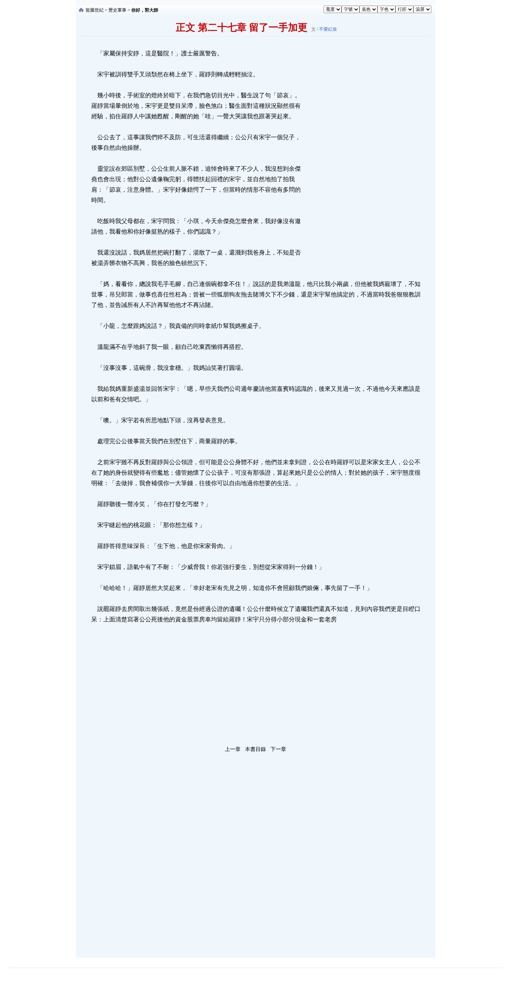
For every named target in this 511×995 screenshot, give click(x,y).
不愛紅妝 (328, 29)
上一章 (233, 749)
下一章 (278, 749)
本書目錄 (255, 749)
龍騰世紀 (95, 10)
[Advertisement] (358, 160)
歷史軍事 (117, 10)
